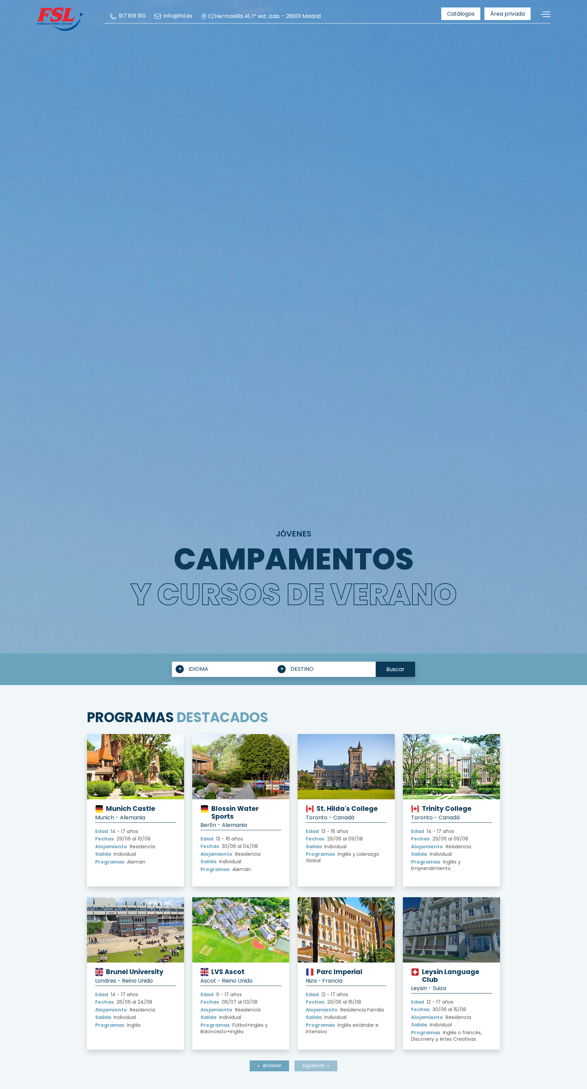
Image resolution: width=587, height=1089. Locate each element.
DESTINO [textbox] (302, 669)
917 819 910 (131, 16)
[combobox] (223, 669)
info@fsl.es (177, 16)
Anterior (272, 1065)
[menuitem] (128, 16)
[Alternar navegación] (543, 14)
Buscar (395, 669)
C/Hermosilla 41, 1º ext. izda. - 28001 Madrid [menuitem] (264, 16)
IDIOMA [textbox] (198, 669)
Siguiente (313, 1065)
